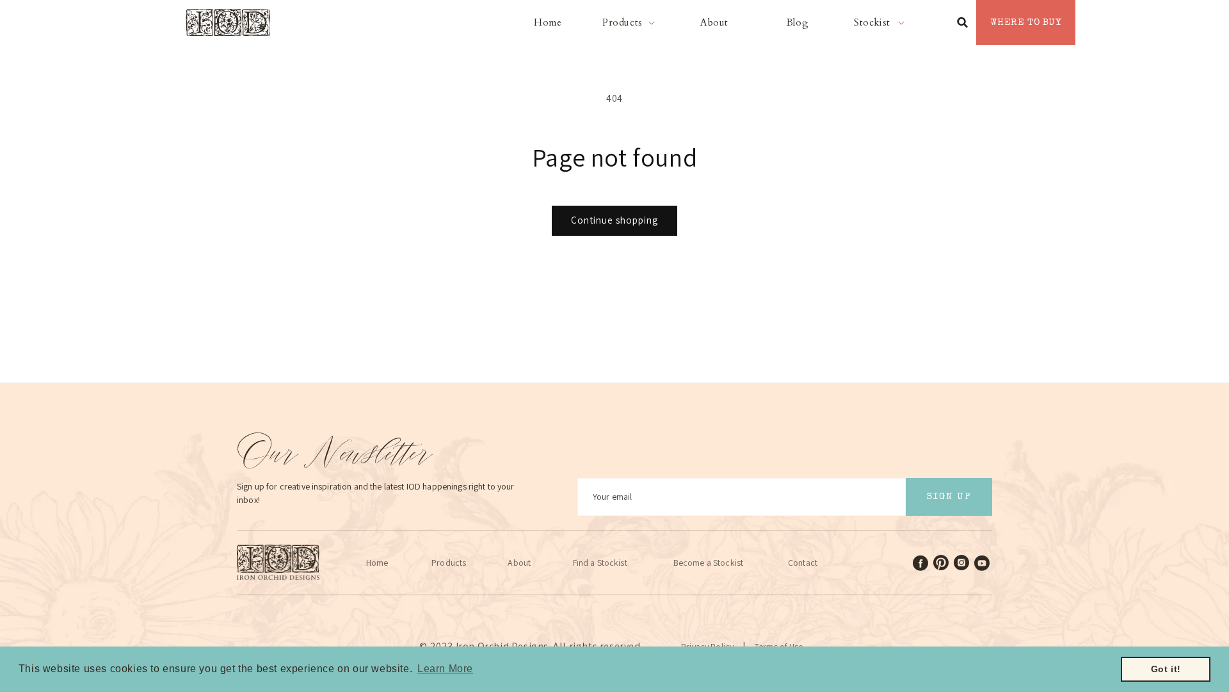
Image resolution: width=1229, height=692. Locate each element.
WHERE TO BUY (1025, 23)
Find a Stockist (600, 562)
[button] (631, 22)
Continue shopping (614, 220)
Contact (802, 562)
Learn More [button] (445, 668)
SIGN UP (949, 497)
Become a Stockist (708, 562)
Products (448, 562)
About (519, 562)
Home (377, 562)
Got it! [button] (1166, 669)
